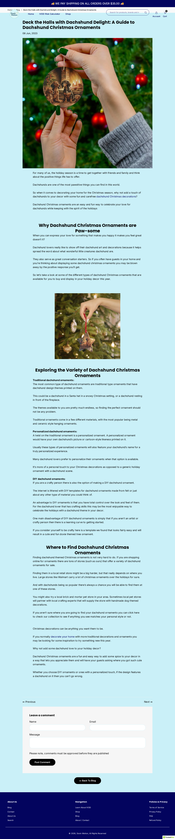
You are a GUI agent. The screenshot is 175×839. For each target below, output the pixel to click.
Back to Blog (88, 780)
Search (11, 820)
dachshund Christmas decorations (116, 196)
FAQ (151, 816)
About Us (12, 816)
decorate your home (63, 636)
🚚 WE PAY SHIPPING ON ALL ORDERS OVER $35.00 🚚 (87, 3)
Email (93, 721)
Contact (11, 812)
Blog (9, 807)
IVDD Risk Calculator (49, 14)
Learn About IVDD (83, 807)
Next (147, 701)
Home (31, 14)
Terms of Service (156, 807)
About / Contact (82, 820)
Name (32, 721)
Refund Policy (155, 820)
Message (34, 734)
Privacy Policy (155, 812)
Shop (68, 14)
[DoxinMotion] (14, 13)
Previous (30, 701)
